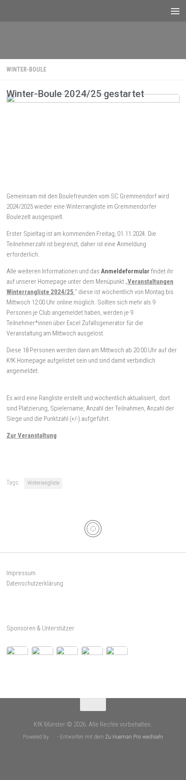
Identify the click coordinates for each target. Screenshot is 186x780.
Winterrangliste (43, 483)
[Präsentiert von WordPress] (53, 736)
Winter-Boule (26, 69)
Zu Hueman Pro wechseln (134, 736)
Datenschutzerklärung (34, 583)
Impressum (20, 573)
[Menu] (175, 11)
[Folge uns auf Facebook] (85, 756)
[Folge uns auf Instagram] (100, 756)
